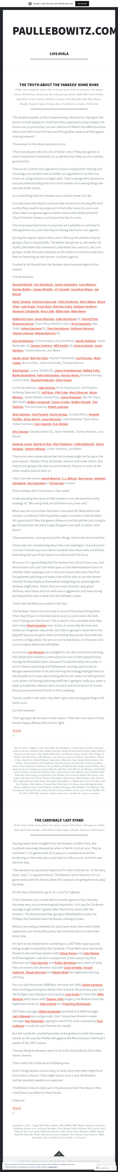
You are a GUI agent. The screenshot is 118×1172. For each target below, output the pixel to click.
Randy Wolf (60, 972)
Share (16, 730)
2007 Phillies (65, 1125)
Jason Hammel (70, 397)
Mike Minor (78, 311)
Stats (58, 103)
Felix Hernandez (48, 375)
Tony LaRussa (90, 1134)
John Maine (91, 953)
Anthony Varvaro (82, 328)
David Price (90, 319)
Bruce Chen (36, 754)
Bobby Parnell (81, 402)
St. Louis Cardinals (59, 1134)
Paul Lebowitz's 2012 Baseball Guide (68, 99)
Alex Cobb (47, 311)
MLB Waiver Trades (26, 99)
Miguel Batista (45, 333)
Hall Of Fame (28, 94)
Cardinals (100, 1125)
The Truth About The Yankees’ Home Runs (59, 84)
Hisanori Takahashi (25, 311)
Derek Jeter (20, 358)
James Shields (43, 289)
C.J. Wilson (69, 478)
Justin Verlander (65, 284)
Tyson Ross (44, 306)
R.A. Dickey (60, 424)
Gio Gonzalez (36, 483)
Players (97, 99)
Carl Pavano (84, 358)
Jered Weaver (50, 478)
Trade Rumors (69, 103)
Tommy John (55, 999)
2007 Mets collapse (49, 1125)
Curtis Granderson (75, 757)
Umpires (81, 103)
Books (43, 89)
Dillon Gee (63, 311)
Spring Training (47, 103)
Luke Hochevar (66, 319)
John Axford (48, 1004)
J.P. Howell (61, 289)
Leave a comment (90, 793)
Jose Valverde (51, 419)
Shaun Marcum (36, 972)
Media (72, 94)
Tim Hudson (92, 787)
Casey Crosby (60, 402)
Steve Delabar (78, 787)
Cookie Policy (53, 1167)
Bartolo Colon (62, 306)
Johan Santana (31, 328)
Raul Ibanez (20, 370)
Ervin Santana (81, 324)
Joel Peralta (40, 414)
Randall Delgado (42, 380)
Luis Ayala (28, 306)
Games (17, 94)
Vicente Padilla (92, 790)
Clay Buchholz (43, 284)
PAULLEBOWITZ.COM (65, 30)
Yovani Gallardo (51, 1137)
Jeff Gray (47, 392)
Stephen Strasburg (62, 787)
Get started (82, 3)
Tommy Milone (35, 449)
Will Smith (61, 346)
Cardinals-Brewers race (24, 1128)
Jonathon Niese (81, 289)
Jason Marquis (44, 319)
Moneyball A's (64, 781)
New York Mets (92, 781)
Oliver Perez (68, 953)
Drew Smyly (32, 419)
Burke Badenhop (23, 375)
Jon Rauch (35, 772)
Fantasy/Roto (83, 89)
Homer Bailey (21, 289)
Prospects (33, 103)
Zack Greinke (73, 967)
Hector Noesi (70, 375)
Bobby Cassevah (38, 402)
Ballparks (34, 89)
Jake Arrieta (46, 388)
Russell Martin (22, 284)
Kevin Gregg (58, 414)
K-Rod (25, 1131)
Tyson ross (78, 790)
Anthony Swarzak (44, 302)
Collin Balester (84, 444)
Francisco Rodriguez (77, 1004)
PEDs (90, 99)
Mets (15, 781)
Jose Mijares (87, 284)
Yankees (44, 793)
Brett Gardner (36, 625)
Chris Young (64, 380)
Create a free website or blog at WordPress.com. (42, 1161)
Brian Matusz (98, 750)
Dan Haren (85, 478)
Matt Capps (69, 778)
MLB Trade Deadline (93, 94)
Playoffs (23, 103)
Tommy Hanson (23, 333)
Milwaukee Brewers (50, 1131)
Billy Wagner (79, 1125)
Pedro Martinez (65, 963)
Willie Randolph (49, 1011)
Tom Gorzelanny (58, 328)
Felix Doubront (68, 302)
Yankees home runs (58, 793)
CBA (49, 89)
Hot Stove (49, 94)
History (39, 94)
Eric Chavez (20, 431)
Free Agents (97, 89)
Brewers (90, 1125)
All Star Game (21, 89)
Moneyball (51, 781)
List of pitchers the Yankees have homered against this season (68, 775)
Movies (40, 99)
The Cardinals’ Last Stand (59, 820)
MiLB (79, 94)
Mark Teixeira (21, 302)
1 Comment (80, 1137)
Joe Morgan (36, 652)
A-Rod (40, 747)
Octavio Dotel (83, 346)
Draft (73, 89)
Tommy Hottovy (41, 346)
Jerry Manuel (21, 1016)
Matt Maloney (62, 444)
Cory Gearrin (43, 424)
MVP (47, 99)
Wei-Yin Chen (39, 358)
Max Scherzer (78, 392)
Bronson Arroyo (23, 324)
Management (61, 94)
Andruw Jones (22, 444)
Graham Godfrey (85, 306)
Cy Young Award (61, 89)
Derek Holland (85, 341)
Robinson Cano (22, 319)
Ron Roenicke (34, 1021)
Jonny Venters (63, 772)
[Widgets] (59, 1153)
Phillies (92, 1131)
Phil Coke (61, 392)
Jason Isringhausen (68, 370)
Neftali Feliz (91, 370)
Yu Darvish (57, 483)
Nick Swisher (21, 414)
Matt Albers (88, 302)
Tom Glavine (39, 963)
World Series (92, 103)
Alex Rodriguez (23, 341)
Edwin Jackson (58, 407)
